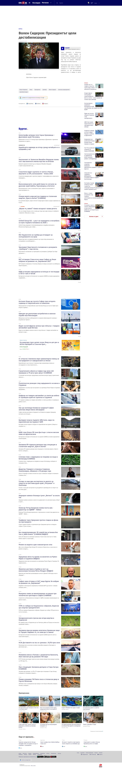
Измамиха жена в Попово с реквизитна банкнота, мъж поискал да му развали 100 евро (38, 656)
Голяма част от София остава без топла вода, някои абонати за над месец (90, 87)
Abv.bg (20, 753)
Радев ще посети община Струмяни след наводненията (89, 116)
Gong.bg (29, 753)
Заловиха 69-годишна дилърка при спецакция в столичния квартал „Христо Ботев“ (38, 445)
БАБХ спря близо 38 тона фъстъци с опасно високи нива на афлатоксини (39, 433)
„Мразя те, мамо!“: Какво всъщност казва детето (38, 209)
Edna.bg (25, 754)
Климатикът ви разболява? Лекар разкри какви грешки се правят (89, 142)
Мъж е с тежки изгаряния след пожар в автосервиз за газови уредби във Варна (93, 196)
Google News (30, 103)
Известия (100, 754)
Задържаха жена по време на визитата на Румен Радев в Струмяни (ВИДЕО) (38, 558)
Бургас (23, 128)
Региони (45, 3)
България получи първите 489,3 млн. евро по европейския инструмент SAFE (36, 421)
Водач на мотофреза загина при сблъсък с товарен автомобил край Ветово (39, 327)
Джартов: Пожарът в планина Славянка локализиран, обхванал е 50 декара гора (35, 470)
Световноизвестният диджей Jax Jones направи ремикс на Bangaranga (90, 156)
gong (86, 746)
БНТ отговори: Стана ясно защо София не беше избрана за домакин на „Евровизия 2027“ (37, 260)
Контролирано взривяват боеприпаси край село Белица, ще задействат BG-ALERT (93, 106)
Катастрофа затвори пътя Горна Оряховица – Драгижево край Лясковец (37, 136)
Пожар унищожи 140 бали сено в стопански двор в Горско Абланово (39, 680)
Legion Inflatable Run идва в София (71, 707)
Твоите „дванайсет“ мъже (89, 724)
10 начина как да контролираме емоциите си (48, 725)
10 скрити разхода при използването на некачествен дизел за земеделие (71, 725)
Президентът (37, 89)
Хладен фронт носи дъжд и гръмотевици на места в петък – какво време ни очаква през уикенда (93, 96)
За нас (78, 752)
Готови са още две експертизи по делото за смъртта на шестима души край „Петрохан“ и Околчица (36, 483)
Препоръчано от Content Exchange (96, 731)
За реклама (82, 752)
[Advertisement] (50, 116)
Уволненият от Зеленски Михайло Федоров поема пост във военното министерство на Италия (39, 160)
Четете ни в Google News (26, 759)
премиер (45, 89)
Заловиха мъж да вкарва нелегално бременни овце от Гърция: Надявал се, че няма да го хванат (39, 631)
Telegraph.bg (39, 754)
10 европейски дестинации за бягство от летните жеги (29, 708)
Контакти (96, 752)
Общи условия (33, 765)
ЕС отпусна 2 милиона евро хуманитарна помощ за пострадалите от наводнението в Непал (39, 360)
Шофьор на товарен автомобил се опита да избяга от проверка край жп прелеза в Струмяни (39, 396)
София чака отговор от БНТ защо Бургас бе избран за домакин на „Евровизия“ (39, 582)
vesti (64, 746)
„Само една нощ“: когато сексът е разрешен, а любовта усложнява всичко (27, 726)
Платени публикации (89, 752)
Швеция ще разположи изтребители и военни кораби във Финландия (37, 314)
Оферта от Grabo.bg (22, 340)
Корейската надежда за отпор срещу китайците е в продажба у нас (39, 148)
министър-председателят (63, 89)
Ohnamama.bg (53, 753)
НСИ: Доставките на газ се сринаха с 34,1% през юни (39, 643)
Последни (36, 3)
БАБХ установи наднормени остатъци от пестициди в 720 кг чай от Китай (39, 273)
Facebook (38, 103)
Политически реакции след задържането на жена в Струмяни (39, 384)
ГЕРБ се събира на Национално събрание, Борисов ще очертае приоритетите (39, 607)
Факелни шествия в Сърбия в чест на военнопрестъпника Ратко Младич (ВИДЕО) (36, 570)
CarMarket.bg (42, 753)
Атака (31, 89)
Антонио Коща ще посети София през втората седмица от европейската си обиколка (37, 302)
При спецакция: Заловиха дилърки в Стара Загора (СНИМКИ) (38, 668)
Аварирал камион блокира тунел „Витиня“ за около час (39, 496)
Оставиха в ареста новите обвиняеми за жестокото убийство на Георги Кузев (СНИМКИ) (91, 208)
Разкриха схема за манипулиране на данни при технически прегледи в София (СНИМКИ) (37, 594)
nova (21, 748)
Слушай (67, 48)
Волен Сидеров (52, 89)
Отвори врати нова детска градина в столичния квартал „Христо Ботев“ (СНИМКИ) (38, 197)
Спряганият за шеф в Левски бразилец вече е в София (92, 742)
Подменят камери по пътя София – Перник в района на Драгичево (89, 133)
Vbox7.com (25, 753)
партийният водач (24, 92)
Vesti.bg (30, 754)
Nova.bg (34, 754)
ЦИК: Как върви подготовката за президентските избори (88, 124)
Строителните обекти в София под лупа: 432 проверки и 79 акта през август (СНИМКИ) (36, 372)
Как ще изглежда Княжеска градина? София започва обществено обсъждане (36, 409)
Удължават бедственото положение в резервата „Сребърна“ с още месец (38, 248)
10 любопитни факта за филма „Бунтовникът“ (91, 708)
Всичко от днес (93, 216)
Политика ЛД (93, 754)
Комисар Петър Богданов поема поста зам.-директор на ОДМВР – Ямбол (36, 509)
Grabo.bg (59, 753)
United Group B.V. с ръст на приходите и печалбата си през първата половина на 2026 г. (39, 222)
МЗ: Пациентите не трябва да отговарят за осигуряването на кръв (35, 236)
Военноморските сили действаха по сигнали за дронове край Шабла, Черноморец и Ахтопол (37, 185)
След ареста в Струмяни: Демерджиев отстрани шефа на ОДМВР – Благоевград (92, 176)
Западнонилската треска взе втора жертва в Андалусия (36, 619)
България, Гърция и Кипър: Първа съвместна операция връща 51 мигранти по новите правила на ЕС (93, 186)
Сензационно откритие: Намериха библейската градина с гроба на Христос (93, 166)
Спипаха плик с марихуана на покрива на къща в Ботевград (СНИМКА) (38, 458)
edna (43, 746)
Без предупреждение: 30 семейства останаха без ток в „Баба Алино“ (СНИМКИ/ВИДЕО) (38, 533)
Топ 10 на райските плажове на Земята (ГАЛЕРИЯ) (89, 149)
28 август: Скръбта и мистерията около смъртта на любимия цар (71, 742)
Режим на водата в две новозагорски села (35, 545)
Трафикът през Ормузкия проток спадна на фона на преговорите (38, 521)
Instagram (46, 103)
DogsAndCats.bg (36, 753)
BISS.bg (48, 753)
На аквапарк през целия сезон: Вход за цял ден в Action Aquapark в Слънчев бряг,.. (39, 343)
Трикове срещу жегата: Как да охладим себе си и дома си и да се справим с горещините (28, 743)
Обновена (86, 82)
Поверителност (85, 754)
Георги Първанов (23, 89)
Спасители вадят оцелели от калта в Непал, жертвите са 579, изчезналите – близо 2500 (36, 173)
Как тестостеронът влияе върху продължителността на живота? (48, 708)
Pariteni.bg (20, 754)
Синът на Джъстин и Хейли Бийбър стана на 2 (49, 742)
